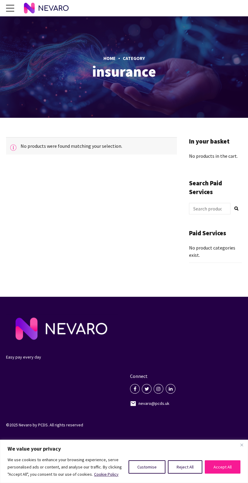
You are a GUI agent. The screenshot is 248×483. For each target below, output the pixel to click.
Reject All (185, 467)
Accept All (223, 467)
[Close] (241, 444)
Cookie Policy (106, 474)
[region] (124, 461)
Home (109, 58)
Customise (147, 467)
